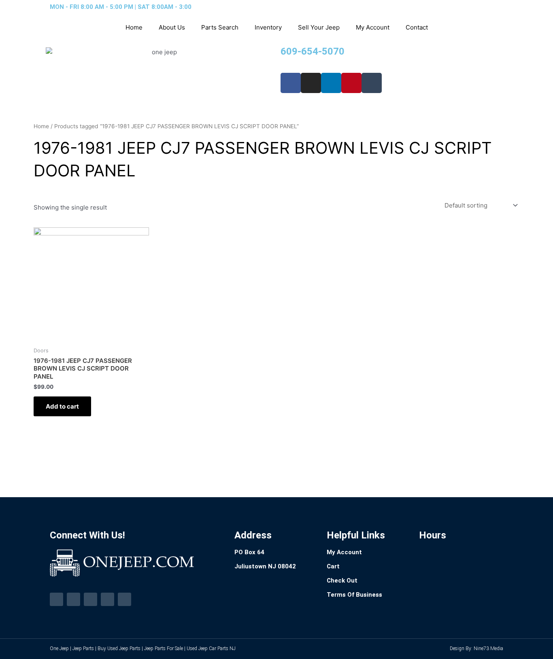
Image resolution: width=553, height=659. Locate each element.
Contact (417, 27)
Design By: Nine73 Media (476, 648)
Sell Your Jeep (319, 27)
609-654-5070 (313, 51)
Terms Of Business (354, 594)
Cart (333, 566)
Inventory (268, 27)
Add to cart (62, 406)
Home (134, 27)
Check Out (342, 580)
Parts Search (219, 27)
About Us (172, 27)
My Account (372, 27)
